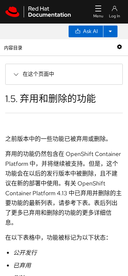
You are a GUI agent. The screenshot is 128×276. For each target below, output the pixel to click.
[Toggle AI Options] (110, 31)
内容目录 (13, 47)
